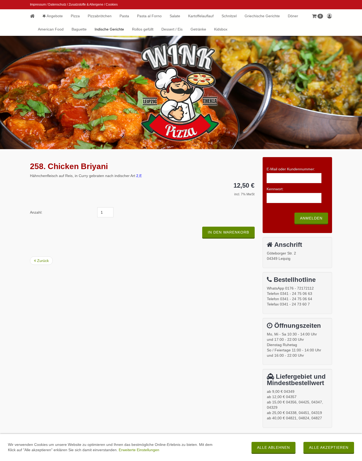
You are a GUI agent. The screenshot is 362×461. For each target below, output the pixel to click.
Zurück (42, 260)
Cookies (112, 4)
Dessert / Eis (172, 29)
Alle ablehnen (273, 447)
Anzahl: (36, 212)
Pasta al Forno (149, 16)
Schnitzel (229, 16)
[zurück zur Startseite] (34, 16)
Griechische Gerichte (262, 16)
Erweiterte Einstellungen (139, 450)
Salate (175, 16)
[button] (317, 16)
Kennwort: (275, 189)
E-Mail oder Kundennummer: (291, 169)
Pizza (75, 16)
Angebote (54, 16)
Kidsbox (220, 29)
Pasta (124, 16)
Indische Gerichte (109, 29)
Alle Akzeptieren (328, 447)
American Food (51, 29)
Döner (293, 16)
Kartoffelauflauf (201, 16)
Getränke (198, 29)
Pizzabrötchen (100, 16)
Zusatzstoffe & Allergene (86, 4)
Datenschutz (57, 4)
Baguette (79, 29)
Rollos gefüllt (142, 29)
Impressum (38, 4)
